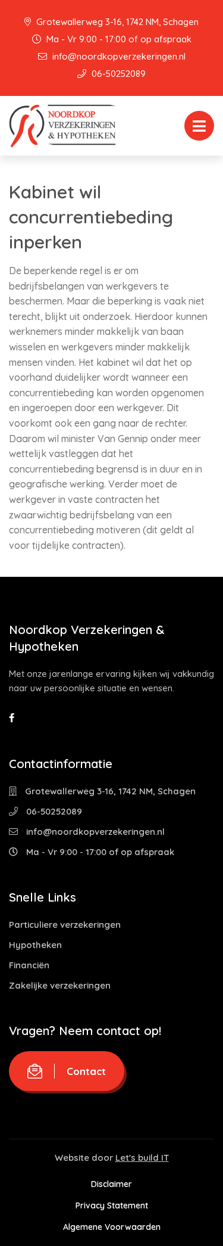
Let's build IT (142, 1157)
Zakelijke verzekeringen (60, 985)
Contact (86, 1071)
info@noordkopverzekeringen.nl (118, 56)
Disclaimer (111, 1184)
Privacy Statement (112, 1205)
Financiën (29, 965)
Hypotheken (35, 944)
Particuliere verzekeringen (65, 924)
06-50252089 (117, 73)
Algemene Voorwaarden (112, 1227)
